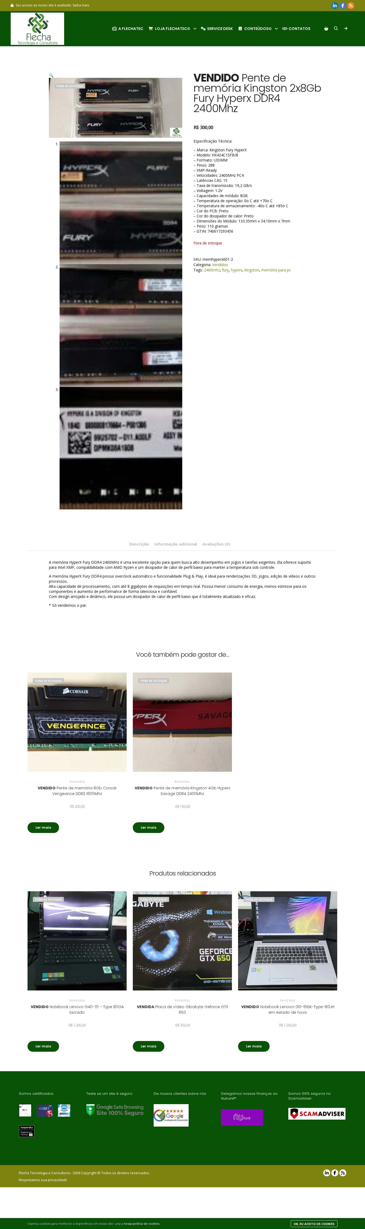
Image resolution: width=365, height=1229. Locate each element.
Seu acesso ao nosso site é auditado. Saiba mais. (53, 5)
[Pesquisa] (336, 28)
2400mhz (212, 269)
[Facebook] (342, 5)
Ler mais (43, 827)
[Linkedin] (334, 5)
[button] (51, 75)
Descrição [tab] (139, 544)
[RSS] (350, 5)
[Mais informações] (345, 28)
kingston (251, 269)
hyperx (236, 269)
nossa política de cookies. (142, 1224)
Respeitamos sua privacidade (43, 1179)
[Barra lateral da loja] (326, 28)
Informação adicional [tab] (175, 544)
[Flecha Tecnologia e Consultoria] (37, 28)
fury (225, 269)
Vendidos (220, 264)
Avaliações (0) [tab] (216, 544)
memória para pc (276, 269)
